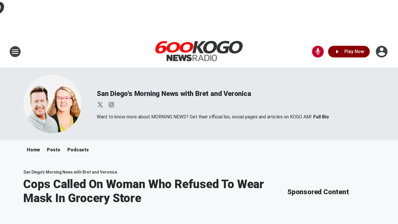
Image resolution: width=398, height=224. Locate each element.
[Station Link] (199, 52)
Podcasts (78, 150)
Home (33, 150)
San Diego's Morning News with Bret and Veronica (174, 94)
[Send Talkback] (318, 51)
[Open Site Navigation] (15, 51)
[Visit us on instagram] (111, 104)
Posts (53, 150)
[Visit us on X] (100, 104)
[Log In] (382, 51)
